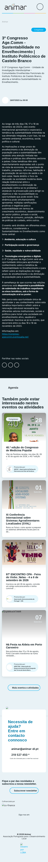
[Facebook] (12, 821)
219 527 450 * (20, 754)
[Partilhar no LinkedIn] (10, 365)
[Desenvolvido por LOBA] (24, 848)
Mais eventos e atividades (25, 687)
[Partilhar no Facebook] (4, 365)
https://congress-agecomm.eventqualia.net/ (15, 335)
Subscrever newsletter (25, 790)
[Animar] (16, 7)
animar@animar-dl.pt (25, 748)
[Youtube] (34, 821)
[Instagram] (19, 821)
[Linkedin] (27, 821)
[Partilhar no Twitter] (16, 365)
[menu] (40, 6)
